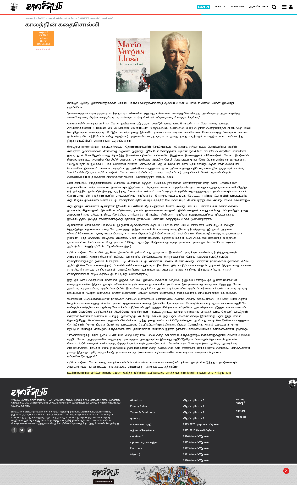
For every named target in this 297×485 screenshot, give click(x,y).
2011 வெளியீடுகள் (196, 454)
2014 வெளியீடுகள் (196, 436)
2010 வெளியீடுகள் (196, 460)
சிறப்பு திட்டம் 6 (193, 400)
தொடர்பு (136, 454)
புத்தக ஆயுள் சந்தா (144, 442)
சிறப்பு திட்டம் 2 (193, 418)
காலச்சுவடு (30, 18)
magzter (241, 417)
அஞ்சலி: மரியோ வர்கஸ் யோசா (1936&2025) (68, 18)
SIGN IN (203, 7)
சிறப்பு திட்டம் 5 (193, 406)
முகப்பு (135, 418)
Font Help (136, 448)
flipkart (240, 411)
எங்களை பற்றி (141, 424)
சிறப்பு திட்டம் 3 (193, 412)
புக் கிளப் (136, 436)
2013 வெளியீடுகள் (196, 442)
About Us (136, 400)
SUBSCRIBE (237, 6)
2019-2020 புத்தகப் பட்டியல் (201, 424)
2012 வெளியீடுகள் (196, 448)
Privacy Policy (138, 406)
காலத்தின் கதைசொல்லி (102, 18)
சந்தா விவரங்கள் (143, 430)
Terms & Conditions (142, 412)
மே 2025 (41, 18)
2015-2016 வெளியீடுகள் (199, 430)
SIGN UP (220, 6)
